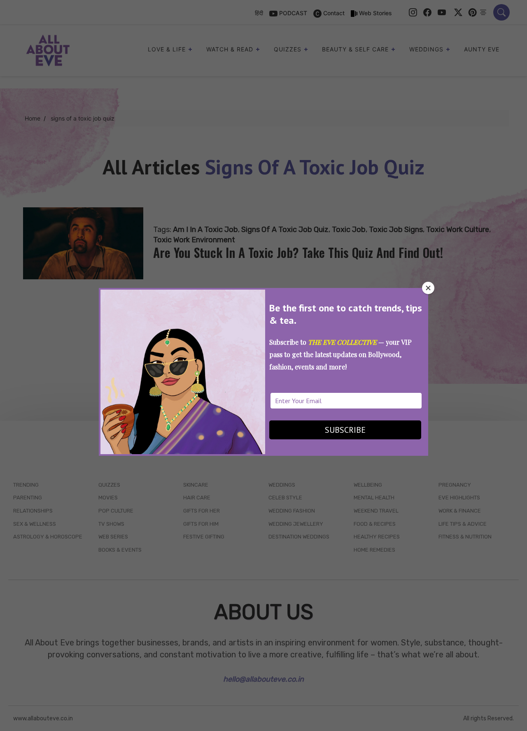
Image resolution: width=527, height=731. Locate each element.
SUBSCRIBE (345, 430)
